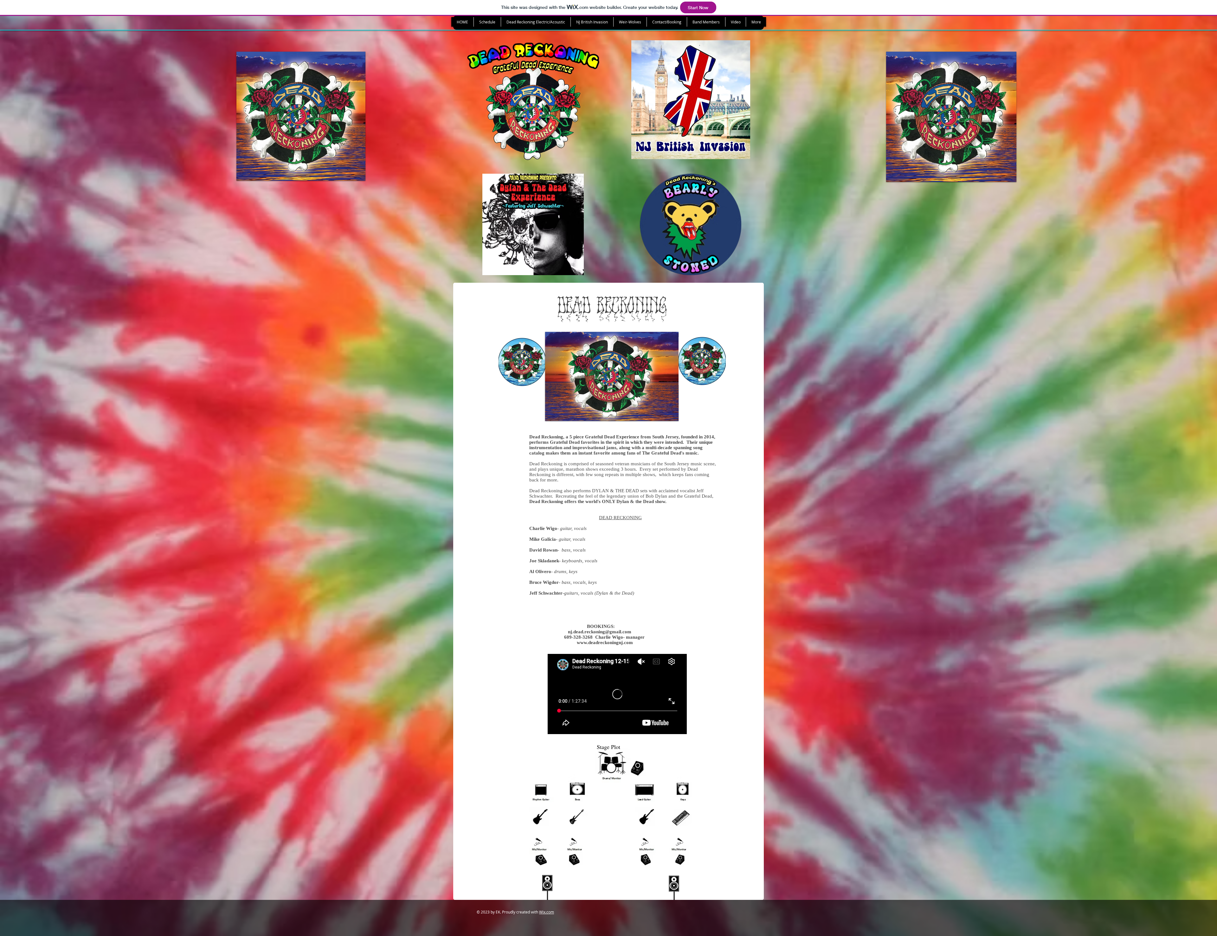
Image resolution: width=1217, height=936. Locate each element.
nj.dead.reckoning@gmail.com (599, 631)
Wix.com (546, 911)
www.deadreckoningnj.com (605, 642)
